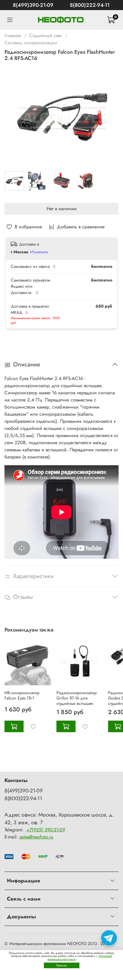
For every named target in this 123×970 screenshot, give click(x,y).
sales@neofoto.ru (36, 836)
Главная (12, 35)
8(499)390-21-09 (33, 5)
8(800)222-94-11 (90, 5)
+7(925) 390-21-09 (45, 829)
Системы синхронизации (30, 42)
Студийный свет (45, 35)
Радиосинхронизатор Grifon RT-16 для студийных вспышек (76, 697)
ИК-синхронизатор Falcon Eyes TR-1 (21, 695)
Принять (61, 965)
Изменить (39, 251)
